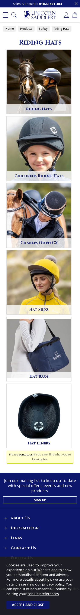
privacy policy (53, 584)
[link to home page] (40, 15)
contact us (26, 454)
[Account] (66, 15)
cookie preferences (43, 593)
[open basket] (74, 15)
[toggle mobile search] (14, 15)
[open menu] (5, 15)
